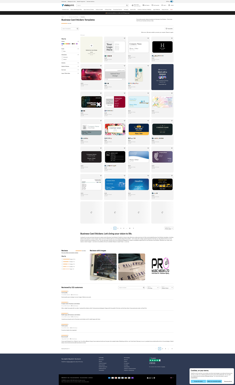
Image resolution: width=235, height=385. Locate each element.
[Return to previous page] (155, 348)
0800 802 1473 (64, 377)
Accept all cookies (198, 381)
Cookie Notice (194, 377)
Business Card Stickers (73, 16)
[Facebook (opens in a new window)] (147, 378)
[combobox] (101, 5)
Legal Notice (90, 377)
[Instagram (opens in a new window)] (150, 378)
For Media (126, 364)
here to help (70, 361)
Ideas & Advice (102, 364)
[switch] (170, 1)
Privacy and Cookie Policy (74, 377)
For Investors (126, 363)
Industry (63, 62)
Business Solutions (90, 1)
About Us (126, 359)
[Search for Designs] (77, 28)
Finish (62, 48)
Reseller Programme (81, 1)
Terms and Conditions (84, 377)
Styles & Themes (65, 66)
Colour (63, 41)
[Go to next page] (172, 348)
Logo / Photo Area (65, 73)
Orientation (64, 54)
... (66, 16)
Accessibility (101, 370)
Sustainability (127, 366)
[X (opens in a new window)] (152, 378)
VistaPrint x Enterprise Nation (130, 368)
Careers (125, 361)
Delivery (100, 361)
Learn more (127, 13)
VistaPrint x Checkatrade (129, 370)
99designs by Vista (72, 1)
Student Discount (102, 368)
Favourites (170, 28)
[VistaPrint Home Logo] (67, 5)
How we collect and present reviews (69, 252)
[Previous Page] (111, 228)
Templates (83, 16)
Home (62, 16)
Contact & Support (102, 363)
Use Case (63, 69)
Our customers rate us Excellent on (157, 366)
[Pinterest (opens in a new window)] (154, 378)
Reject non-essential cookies (214, 381)
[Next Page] (133, 228)
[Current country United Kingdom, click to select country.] (172, 378)
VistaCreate (63, 1)
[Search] (127, 5)
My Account (101, 359)
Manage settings (228, 381)
